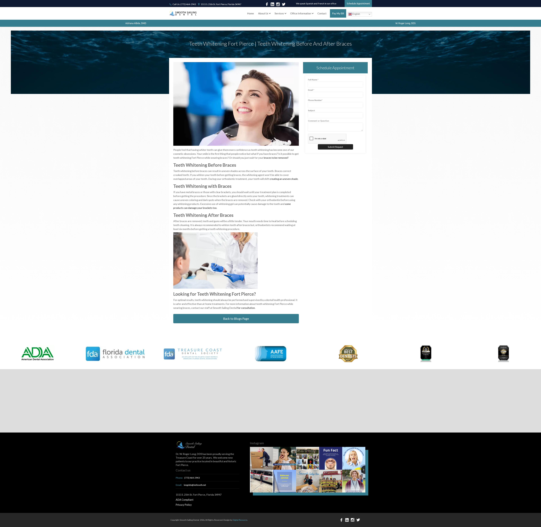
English (356, 14)
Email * (311, 90)
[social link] (267, 4)
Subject (311, 110)
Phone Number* (315, 100)
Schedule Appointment (358, 3)
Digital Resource (240, 520)
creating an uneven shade (284, 178)
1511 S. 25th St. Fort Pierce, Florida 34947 (221, 4)
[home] (183, 13)
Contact (321, 13)
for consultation (246, 307)
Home (250, 13)
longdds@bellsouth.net (191, 484)
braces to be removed (276, 157)
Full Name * (313, 79)
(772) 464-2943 (188, 477)
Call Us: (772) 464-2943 (184, 4)
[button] (264, 13)
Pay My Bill (338, 13)
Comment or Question (318, 121)
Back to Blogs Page (236, 318)
